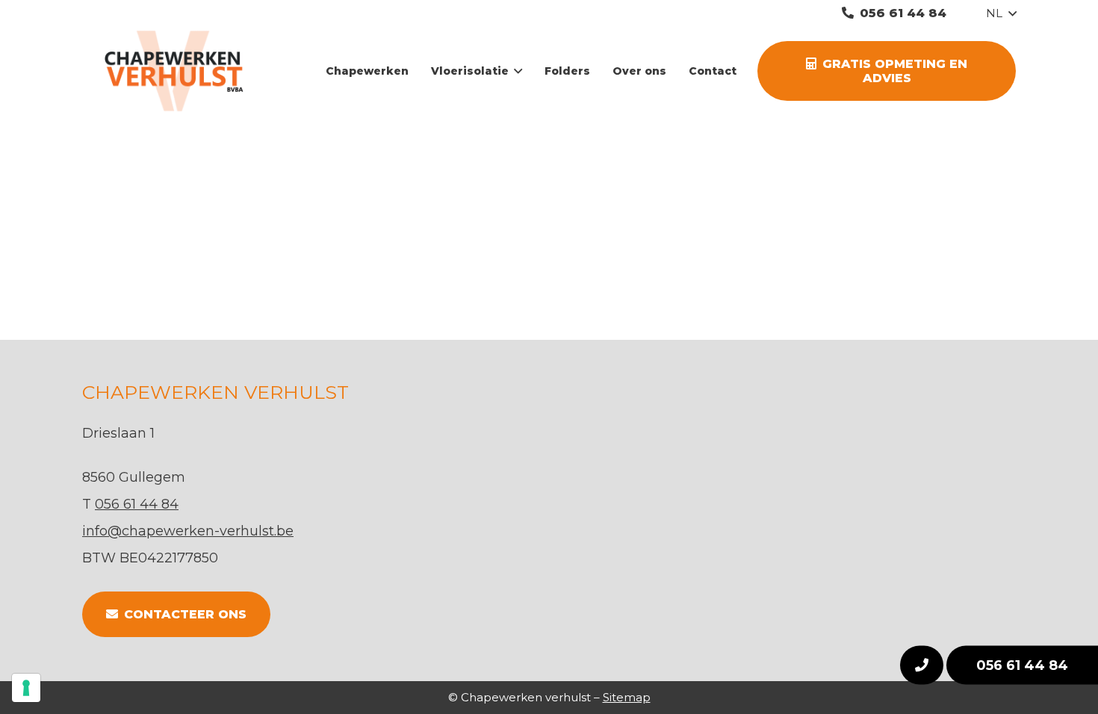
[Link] (184, 71)
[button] (1001, 13)
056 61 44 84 (1022, 665)
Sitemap (627, 697)
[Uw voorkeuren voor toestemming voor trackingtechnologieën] (26, 688)
